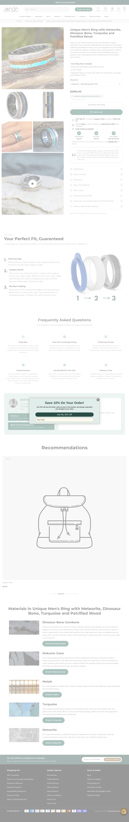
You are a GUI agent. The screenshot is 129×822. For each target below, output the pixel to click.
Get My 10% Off (64, 414)
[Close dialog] (98, 400)
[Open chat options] (124, 811)
